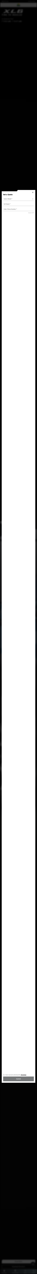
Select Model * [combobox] (8, 199)
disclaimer (23, 1074)
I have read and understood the (15, 1074)
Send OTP (31, 213)
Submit (18, 1079)
